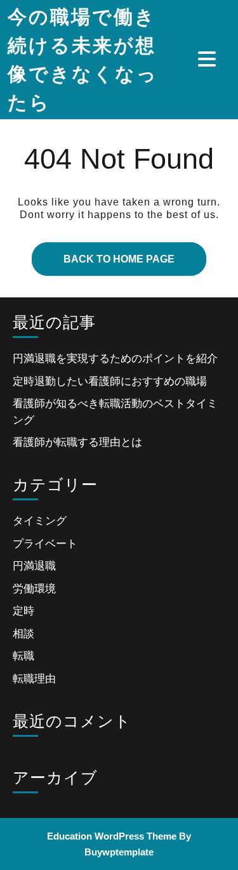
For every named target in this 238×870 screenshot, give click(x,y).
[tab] (208, 59)
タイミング (40, 521)
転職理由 (34, 679)
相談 (23, 634)
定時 (23, 611)
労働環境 (34, 589)
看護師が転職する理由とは (77, 442)
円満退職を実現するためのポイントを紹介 (115, 359)
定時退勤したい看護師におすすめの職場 (110, 381)
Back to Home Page (103, 253)
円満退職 (34, 566)
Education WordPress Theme (111, 836)
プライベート (45, 544)
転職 (23, 656)
